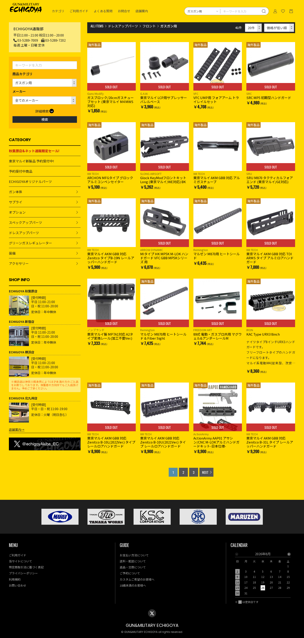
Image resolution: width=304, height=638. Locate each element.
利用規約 (14, 579)
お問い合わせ (17, 585)
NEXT (205, 472)
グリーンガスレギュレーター (30, 243)
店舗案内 (142, 11)
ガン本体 (15, 191)
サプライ (15, 202)
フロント (149, 26)
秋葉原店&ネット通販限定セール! (34, 150)
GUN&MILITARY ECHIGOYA (152, 625)
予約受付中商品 (20, 171)
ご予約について (130, 573)
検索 (44, 119)
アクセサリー (19, 263)
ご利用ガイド (79, 11)
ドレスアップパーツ (24, 232)
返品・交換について (133, 567)
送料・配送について (133, 561)
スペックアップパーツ (25, 222)
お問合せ (124, 11)
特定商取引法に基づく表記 (26, 567)
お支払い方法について (134, 555)
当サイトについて (20, 561)
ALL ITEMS (97, 25)
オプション (17, 212)
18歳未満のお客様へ (133, 585)
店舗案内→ (16, 429)
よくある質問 (103, 11)
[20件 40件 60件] (253, 28)
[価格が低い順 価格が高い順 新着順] (279, 28)
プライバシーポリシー (23, 573)
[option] (263, 575)
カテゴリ (58, 11)
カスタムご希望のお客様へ (137, 579)
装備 (12, 253)
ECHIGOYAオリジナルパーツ (30, 181)
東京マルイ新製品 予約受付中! (31, 161)
